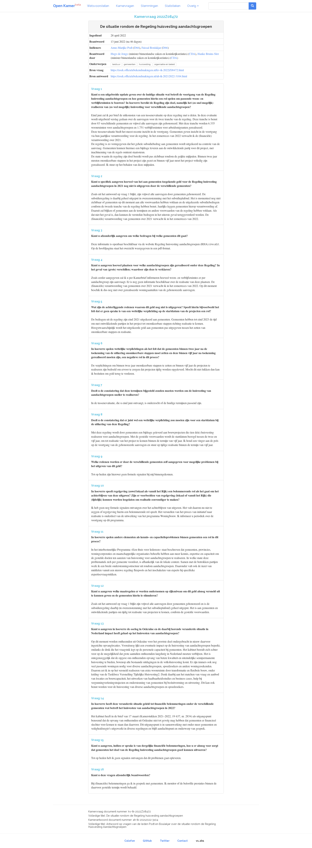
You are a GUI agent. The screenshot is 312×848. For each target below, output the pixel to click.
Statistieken (172, 6)
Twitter (165, 840)
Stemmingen (149, 6)
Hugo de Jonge (119, 54)
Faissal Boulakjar (151, 47)
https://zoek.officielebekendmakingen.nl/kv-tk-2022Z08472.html (147, 70)
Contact (182, 840)
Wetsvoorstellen (98, 6)
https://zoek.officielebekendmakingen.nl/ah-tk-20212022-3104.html (149, 76)
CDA (192, 54)
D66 (136, 47)
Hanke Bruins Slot (208, 54)
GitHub (147, 840)
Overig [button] (192, 6)
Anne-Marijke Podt (122, 47)
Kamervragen (125, 6)
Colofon (129, 840)
